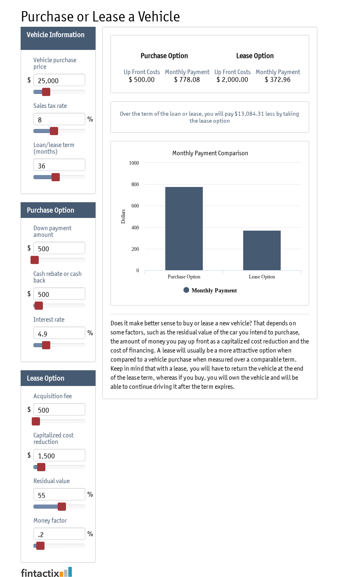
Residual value (51, 480)
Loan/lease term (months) (54, 148)
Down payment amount (52, 231)
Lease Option (46, 378)
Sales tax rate (50, 105)
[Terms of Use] (169, 572)
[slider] (46, 92)
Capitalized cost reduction (53, 438)
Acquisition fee (52, 395)
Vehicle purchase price (54, 63)
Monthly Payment (187, 71)
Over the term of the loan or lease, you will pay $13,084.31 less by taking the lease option (209, 117)
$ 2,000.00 (232, 79)
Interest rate (48, 319)
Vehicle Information (55, 34)
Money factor (50, 520)
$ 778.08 (187, 79)
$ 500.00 (142, 79)
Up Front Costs (142, 71)
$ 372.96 (278, 79)
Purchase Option (51, 210)
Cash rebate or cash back (57, 277)
